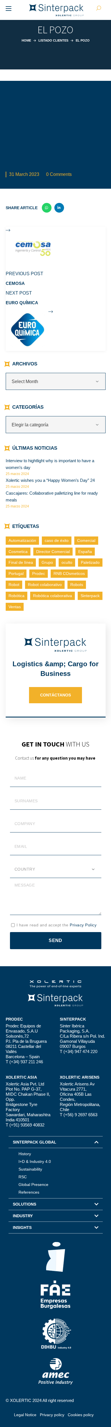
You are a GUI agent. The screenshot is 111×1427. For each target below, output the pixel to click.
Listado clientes (53, 40)
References (28, 1192)
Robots (76, 584)
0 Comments (59, 174)
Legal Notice (25, 1414)
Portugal (16, 573)
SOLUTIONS (24, 1204)
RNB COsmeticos (69, 573)
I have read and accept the (57, 925)
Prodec (38, 573)
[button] (56, 1142)
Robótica (16, 595)
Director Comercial (53, 551)
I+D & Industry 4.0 (34, 1161)
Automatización (22, 540)
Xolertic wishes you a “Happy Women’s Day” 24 (50, 480)
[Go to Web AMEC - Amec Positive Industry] (55, 1371)
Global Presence (33, 1184)
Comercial (86, 540)
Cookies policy (81, 1414)
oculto (66, 562)
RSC (22, 1177)
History (24, 1154)
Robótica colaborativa (52, 595)
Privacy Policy (83, 925)
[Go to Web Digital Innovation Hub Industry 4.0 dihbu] (55, 1333)
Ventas (15, 606)
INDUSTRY (23, 1216)
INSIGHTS (22, 1227)
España (85, 551)
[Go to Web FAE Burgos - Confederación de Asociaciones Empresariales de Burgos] (55, 1294)
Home (26, 40)
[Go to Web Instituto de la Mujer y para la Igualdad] (55, 1257)
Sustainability (30, 1169)
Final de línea (21, 562)
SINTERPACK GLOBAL (34, 1142)
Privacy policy (52, 1414)
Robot (14, 584)
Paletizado (90, 562)
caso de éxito (57, 540)
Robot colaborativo (45, 584)
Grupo (47, 562)
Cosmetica (18, 551)
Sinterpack (90, 595)
